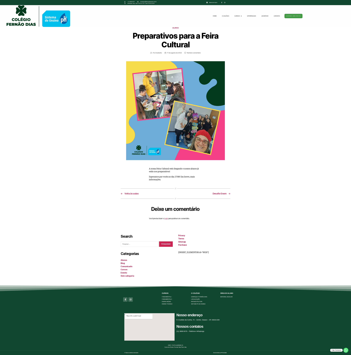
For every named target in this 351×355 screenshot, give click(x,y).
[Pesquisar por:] (139, 244)
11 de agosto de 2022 (174, 53)
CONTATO (277, 16)
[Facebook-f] (221, 2)
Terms (181, 238)
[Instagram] (224, 2)
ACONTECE (265, 16)
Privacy (181, 235)
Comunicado (126, 266)
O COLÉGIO (225, 16)
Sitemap (182, 242)
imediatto (158, 53)
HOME (215, 16)
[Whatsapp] (345, 350)
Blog (123, 263)
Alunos (175, 28)
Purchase (182, 245)
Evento (124, 273)
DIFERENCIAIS (251, 16)
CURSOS (237, 16)
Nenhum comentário (194, 53)
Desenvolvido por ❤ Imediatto (220, 352)
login (166, 218)
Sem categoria (127, 276)
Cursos (124, 269)
